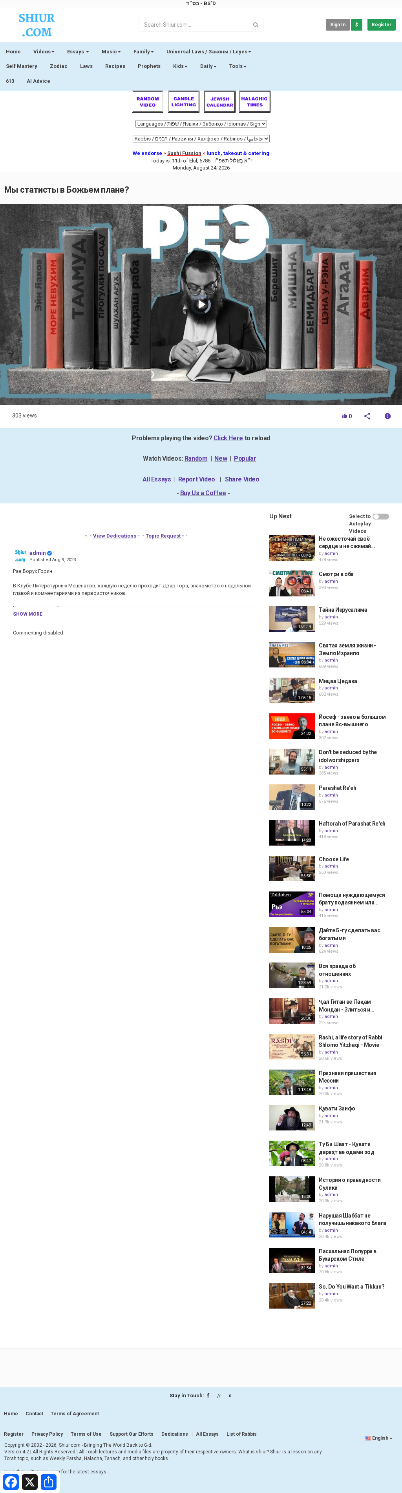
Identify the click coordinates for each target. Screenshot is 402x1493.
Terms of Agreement (75, 1413)
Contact (34, 1413)
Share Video (242, 479)
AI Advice (38, 81)
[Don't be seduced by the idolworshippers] (292, 761)
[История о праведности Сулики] (292, 1189)
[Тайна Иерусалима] (292, 619)
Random (196, 458)
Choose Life (334, 859)
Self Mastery (21, 66)
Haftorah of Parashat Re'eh (352, 823)
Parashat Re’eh (337, 788)
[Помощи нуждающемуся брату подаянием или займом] (292, 904)
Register (381, 24)
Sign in (337, 24)
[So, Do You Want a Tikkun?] (292, 1296)
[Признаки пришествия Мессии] (292, 1082)
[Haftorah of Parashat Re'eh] (292, 833)
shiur (261, 1452)
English (380, 1438)
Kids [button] (178, 66)
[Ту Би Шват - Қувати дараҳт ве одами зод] (292, 1153)
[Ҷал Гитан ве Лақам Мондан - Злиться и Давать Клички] (292, 1011)
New (220, 458)
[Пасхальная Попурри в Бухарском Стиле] (292, 1260)
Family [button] (141, 52)
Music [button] (109, 52)
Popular (245, 458)
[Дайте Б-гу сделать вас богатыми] (292, 939)
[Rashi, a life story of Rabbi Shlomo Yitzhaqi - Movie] (292, 1046)
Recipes (115, 66)
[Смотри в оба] (292, 583)
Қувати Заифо (337, 1108)
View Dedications (114, 536)
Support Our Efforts (131, 1434)
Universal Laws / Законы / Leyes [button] (206, 52)
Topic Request (163, 536)
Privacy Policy (47, 1434)
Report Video (196, 479)
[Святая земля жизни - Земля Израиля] (292, 654)
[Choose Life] (292, 868)
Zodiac (59, 66)
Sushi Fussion (184, 153)
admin (37, 553)
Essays (76, 52)
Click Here (228, 438)
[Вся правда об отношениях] (292, 975)
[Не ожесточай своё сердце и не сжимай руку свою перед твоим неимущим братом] (292, 548)
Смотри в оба (336, 574)
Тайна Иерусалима (343, 610)
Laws (86, 66)
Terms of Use (86, 1434)
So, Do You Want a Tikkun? (351, 1286)
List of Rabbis (242, 1434)
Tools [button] (236, 66)
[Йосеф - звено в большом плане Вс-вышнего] (292, 726)
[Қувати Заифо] (292, 1117)
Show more (27, 614)
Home (13, 52)
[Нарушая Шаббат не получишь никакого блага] (292, 1225)
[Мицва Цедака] (292, 690)
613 (10, 81)
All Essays (157, 479)
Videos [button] (42, 52)
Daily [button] (206, 66)
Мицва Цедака (338, 681)
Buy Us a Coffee (203, 493)
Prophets (149, 66)
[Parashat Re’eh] (292, 797)
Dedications (174, 1434)
